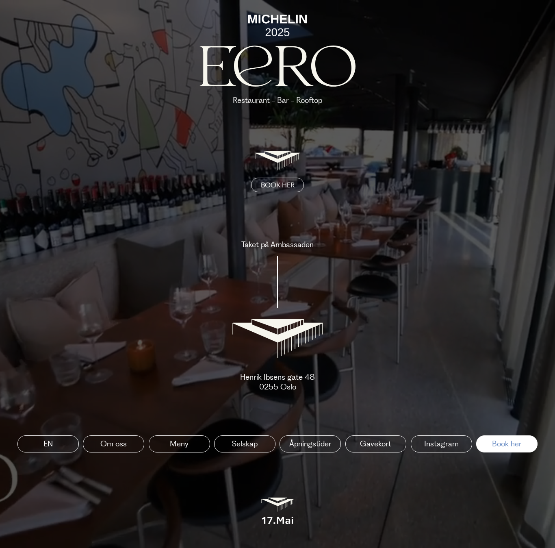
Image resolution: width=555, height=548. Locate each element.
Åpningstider (310, 443)
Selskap (245, 443)
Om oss (113, 443)
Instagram (441, 443)
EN (48, 443)
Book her (507, 443)
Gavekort (375, 443)
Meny (179, 443)
